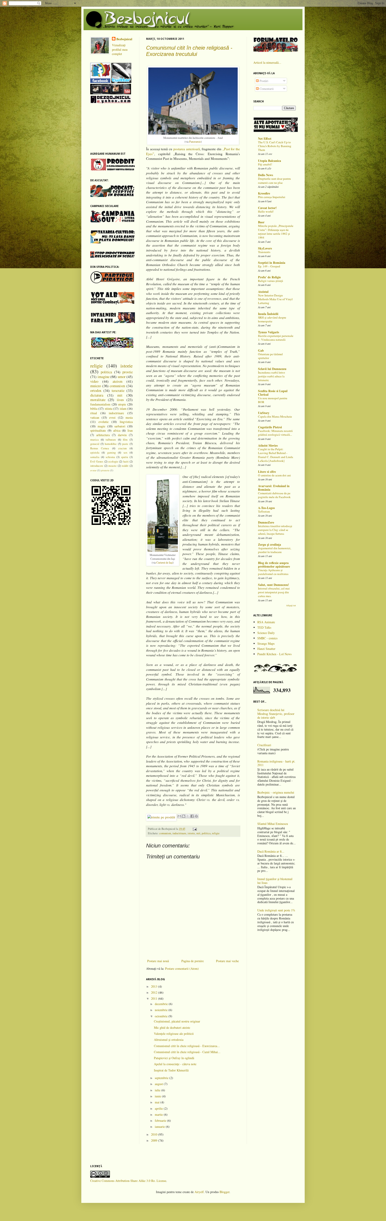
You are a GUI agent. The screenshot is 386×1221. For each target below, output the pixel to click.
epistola (94, 452)
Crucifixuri (264, 745)
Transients (264, 252)
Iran (130, 430)
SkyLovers (265, 248)
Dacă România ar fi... (270, 851)
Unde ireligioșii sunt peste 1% (276, 910)
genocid (94, 444)
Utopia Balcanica (269, 160)
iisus (120, 399)
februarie (161, 1120)
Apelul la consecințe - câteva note (175, 1064)
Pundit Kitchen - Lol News (274, 654)
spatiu (124, 457)
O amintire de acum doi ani (274, 475)
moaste (112, 466)
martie (159, 1114)
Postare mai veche (227, 961)
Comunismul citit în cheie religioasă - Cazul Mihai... (187, 1052)
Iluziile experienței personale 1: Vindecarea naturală (275, 338)
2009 (154, 1140)
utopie (122, 404)
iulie (158, 1090)
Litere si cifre (267, 471)
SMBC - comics (267, 638)
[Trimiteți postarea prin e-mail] (194, 829)
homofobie (111, 444)
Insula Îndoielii (268, 313)
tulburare (111, 440)
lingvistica (126, 422)
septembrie (162, 1078)
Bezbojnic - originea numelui (275, 792)
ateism (117, 381)
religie (216, 833)
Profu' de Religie (269, 277)
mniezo (95, 385)
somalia (94, 457)
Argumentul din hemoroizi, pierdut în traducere (274, 550)
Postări (263, 81)
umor (122, 376)
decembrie (162, 1004)
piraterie (105, 470)
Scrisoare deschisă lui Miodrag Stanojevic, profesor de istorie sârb (275, 714)
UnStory (263, 412)
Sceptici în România (271, 262)
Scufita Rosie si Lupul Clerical (272, 393)
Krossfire (264, 193)
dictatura (96, 395)
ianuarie (160, 1126)
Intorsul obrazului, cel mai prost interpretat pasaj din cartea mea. (274, 592)
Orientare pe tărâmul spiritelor (270, 356)
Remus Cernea (99, 448)
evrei (112, 417)
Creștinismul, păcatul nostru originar (177, 1021)
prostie (127, 371)
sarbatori (119, 426)
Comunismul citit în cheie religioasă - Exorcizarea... (187, 1046)
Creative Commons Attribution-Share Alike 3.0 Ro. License (128, 1181)
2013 (154, 986)
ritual (93, 413)
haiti (126, 461)
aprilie (159, 1108)
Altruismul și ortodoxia (168, 1039)
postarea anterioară (186, 149)
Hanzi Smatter (266, 648)
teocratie (118, 390)
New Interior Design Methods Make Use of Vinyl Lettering (275, 299)
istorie (191, 833)
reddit (125, 466)
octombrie (161, 1016)
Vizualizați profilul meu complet (120, 49)
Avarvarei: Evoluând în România (274, 488)
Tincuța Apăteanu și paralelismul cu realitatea (273, 572)
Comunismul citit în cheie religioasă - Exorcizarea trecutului (189, 51)
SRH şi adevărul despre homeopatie (272, 319)
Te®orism (264, 511)
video (94, 381)
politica (206, 833)
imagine (103, 376)
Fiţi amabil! (265, 164)
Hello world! (266, 211)
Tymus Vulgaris (268, 332)
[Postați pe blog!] (183, 816)
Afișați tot (291, 605)
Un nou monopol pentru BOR (272, 400)
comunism (165, 833)
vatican (94, 417)
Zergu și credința (269, 544)
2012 (154, 992)
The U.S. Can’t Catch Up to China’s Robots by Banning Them (274, 146)
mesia (129, 417)
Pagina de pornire (192, 961)
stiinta (108, 408)
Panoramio (195, 141)
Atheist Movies (268, 445)
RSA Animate (266, 622)
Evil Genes (96, 461)
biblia (93, 408)
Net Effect (264, 138)
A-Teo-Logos (266, 507)
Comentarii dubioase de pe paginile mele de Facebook (274, 495)
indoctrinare (179, 833)
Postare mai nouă (158, 961)
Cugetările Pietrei (270, 427)
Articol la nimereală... (267, 62)
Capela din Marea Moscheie (275, 416)
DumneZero (266, 522)
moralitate (97, 399)
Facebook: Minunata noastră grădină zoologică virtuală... (275, 433)
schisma (110, 457)
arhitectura (103, 435)
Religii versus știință (270, 281)
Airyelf (199, 1192)
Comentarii (266, 89)
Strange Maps (266, 643)
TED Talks (264, 627)
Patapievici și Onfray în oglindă (174, 1058)
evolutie (104, 422)
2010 (154, 1134)
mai (157, 1102)
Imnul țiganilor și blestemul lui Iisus (274, 881)
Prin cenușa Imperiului (271, 197)
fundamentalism (100, 404)
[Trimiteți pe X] (188, 816)
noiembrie (161, 1010)
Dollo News (265, 175)
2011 (154, 998)
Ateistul (263, 291)
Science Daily (266, 633)
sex (125, 452)
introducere (96, 466)
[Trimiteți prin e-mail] (179, 816)
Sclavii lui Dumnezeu (272, 368)
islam (123, 408)
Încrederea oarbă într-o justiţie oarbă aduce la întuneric (271, 376)
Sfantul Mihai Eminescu (272, 824)
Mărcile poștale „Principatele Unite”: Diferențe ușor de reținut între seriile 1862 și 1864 (275, 231)
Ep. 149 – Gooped (269, 266)
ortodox (95, 390)
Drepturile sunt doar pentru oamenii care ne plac (274, 180)
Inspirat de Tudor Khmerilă (171, 1070)
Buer (261, 222)
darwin (122, 435)
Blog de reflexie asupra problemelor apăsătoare (274, 564)
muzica (94, 440)
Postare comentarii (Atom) (182, 968)
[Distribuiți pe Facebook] (192, 816)
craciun (122, 448)
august (159, 1084)
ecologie (113, 461)
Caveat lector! (267, 207)
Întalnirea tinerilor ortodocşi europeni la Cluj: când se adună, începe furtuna (275, 530)
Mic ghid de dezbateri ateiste (172, 1027)
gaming (111, 452)
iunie (158, 1096)
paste (125, 444)
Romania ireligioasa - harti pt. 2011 (276, 763)
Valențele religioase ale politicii (174, 1033)
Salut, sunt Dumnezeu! (273, 584)
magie (101, 426)
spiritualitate (98, 430)
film (125, 440)
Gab (261, 350)
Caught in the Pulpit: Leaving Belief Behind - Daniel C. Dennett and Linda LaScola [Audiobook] (275, 455)
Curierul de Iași (164, 562)
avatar (93, 470)
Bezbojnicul (124, 39)
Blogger (224, 1192)
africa (116, 430)
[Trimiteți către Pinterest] (196, 816)
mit (198, 833)
